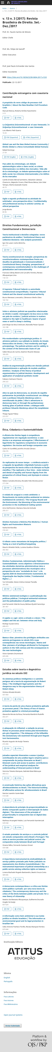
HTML (19, 118)
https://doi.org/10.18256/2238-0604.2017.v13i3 (27, 77)
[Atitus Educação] (25, 962)
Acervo (12, 8)
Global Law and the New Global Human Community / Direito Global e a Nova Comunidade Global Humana (26, 145)
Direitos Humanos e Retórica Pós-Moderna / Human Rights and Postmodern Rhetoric (25, 523)
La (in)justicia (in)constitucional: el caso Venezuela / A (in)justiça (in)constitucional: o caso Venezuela (26, 125)
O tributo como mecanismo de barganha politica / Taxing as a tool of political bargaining (24, 542)
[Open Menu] (2, 2)
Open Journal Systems (13, 1015)
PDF (7, 118)
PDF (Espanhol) (12, 137)
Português (8, 981)
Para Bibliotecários (11, 1004)
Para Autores (9, 1000)
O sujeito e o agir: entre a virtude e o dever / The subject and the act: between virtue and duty (24, 619)
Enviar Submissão (13, 1026)
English (7, 977)
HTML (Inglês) (28, 157)
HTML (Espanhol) (32, 137)
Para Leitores (9, 996)
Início (5, 8)
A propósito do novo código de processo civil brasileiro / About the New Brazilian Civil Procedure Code (25, 105)
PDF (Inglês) (11, 157)
